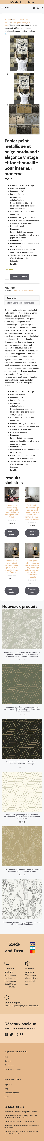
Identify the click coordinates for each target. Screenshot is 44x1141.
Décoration (17, 19)
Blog (6, 1089)
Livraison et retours (13, 1069)
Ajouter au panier (20, 277)
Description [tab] (12, 298)
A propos (8, 1085)
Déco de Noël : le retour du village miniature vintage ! (22, 1112)
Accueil (8, 19)
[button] (42, 8)
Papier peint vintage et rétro (23, 290)
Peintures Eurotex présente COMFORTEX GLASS (21, 1121)
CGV (7, 1097)
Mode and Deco (22, 2)
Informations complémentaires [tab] (20, 303)
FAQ (6, 1057)
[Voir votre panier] (34, 8)
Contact (8, 1061)
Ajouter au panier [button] (12, 533)
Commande (9, 1065)
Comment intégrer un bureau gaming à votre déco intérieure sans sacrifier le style (21, 1116)
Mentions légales (12, 1093)
